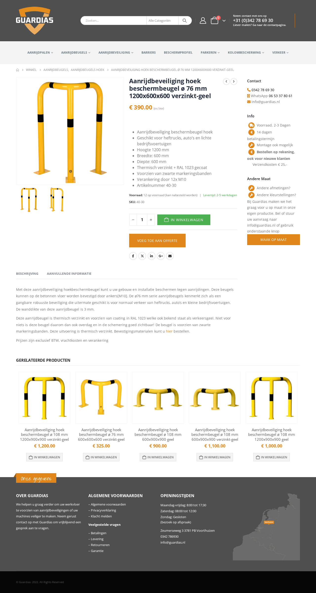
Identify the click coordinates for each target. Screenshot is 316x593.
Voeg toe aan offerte (157, 240)
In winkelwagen (187, 219)
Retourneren (100, 545)
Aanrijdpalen (38, 52)
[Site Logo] (34, 21)
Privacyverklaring (103, 510)
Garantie (97, 551)
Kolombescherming (244, 52)
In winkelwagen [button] (47, 457)
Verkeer (278, 52)
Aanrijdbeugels (74, 52)
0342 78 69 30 (263, 89)
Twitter (142, 256)
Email (170, 256)
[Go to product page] (44, 397)
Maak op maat (273, 239)
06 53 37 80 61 (281, 95)
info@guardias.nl (172, 542)
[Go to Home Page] (17, 70)
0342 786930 (169, 536)
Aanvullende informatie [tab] (69, 273)
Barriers (148, 52)
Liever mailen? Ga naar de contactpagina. (259, 25)
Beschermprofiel (178, 52)
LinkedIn (152, 256)
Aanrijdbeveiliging (114, 52)
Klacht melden (101, 516)
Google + (161, 256)
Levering (97, 539)
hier (169, 331)
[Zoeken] (185, 20)
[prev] (226, 81)
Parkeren (209, 52)
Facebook (133, 256)
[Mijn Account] (203, 20)
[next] (233, 81)
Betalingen (98, 533)
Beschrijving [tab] (27, 273)
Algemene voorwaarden (108, 504)
